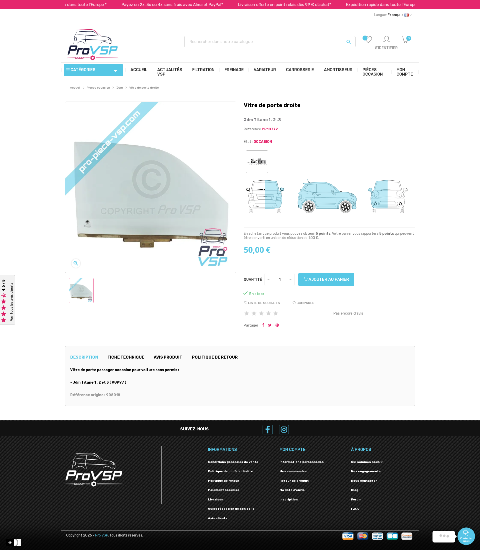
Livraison (215, 499)
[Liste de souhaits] (368, 43)
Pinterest (277, 325)
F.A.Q (355, 508)
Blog (354, 490)
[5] (276, 313)
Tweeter (270, 325)
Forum (356, 499)
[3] (261, 313)
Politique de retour (223, 480)
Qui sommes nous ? (366, 462)
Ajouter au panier (328, 279)
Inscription (289, 499)
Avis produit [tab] (168, 357)
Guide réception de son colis (231, 508)
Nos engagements (366, 471)
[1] (247, 313)
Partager (263, 325)
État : (248, 142)
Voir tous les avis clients (12, 302)
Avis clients (218, 518)
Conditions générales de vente (233, 462)
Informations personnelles (302, 462)
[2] (254, 313)
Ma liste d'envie (292, 490)
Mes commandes (293, 471)
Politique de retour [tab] (215, 357)
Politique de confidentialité (230, 471)
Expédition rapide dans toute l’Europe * (357, 4)
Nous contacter (364, 480)
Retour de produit (294, 480)
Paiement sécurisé (223, 490)
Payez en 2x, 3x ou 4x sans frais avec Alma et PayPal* (147, 4)
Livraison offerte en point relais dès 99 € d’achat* (259, 4)
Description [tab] (84, 357)
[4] (269, 313)
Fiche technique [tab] (126, 357)
